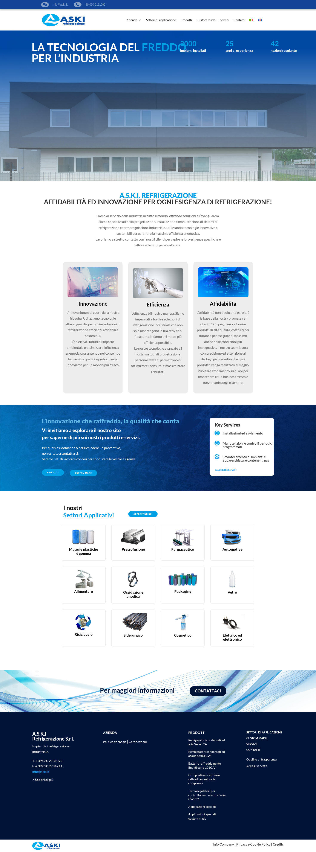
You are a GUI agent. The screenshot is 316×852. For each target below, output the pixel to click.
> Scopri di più (43, 779)
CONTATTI (253, 749)
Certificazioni (138, 742)
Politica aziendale (114, 742)
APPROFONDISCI (142, 514)
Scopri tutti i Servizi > (226, 469)
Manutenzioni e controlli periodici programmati (248, 445)
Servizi (224, 20)
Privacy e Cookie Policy (253, 844)
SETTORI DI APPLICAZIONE (264, 732)
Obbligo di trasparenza (261, 759)
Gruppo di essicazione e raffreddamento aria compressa (204, 779)
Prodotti (186, 20)
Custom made (206, 20)
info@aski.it (40, 772)
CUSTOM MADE (83, 473)
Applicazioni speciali (202, 806)
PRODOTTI (53, 472)
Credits (278, 844)
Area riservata (256, 766)
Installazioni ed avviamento (243, 433)
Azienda (131, 20)
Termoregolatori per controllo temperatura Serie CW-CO (206, 795)
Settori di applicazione (161, 20)
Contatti (239, 20)
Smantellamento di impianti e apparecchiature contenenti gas (246, 458)
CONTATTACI (208, 691)
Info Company (223, 844)
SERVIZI (251, 744)
